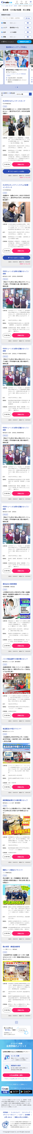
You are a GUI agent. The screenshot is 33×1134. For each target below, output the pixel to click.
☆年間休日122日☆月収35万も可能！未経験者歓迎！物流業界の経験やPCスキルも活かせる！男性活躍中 (16, 594)
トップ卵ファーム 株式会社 (10, 949)
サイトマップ (26, 1112)
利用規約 (5, 1112)
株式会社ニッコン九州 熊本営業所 (11, 661)
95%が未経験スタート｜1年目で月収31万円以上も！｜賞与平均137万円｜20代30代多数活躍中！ (16, 111)
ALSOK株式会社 (7, 103)
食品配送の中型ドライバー (12, 729)
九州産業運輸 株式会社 (9, 586)
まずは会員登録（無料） (16, 1075)
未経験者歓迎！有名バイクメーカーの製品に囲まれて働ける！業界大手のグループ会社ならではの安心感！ (16, 669)
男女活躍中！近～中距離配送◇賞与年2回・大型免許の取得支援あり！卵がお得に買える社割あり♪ (16, 880)
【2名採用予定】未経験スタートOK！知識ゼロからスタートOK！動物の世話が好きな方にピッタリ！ (16, 957)
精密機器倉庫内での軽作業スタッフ (15, 800)
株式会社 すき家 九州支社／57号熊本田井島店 (14, 353)
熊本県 (15, 5)
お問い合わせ (8, 1117)
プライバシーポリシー (9, 1114)
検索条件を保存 (24, 41)
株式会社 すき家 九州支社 (9, 511)
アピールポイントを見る (17, 171)
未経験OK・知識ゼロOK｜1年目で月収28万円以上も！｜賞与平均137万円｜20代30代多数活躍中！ (16, 198)
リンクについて (15, 1112)
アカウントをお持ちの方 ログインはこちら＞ (16, 1078)
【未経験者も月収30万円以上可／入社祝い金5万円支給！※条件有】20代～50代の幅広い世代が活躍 (16, 739)
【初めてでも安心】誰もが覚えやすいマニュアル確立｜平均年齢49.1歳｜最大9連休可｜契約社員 (16, 284)
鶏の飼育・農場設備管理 (11, 947)
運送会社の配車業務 (10, 584)
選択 (28, 23)
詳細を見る (21, 164)
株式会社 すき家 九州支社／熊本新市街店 (13, 432)
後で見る (8, 164)
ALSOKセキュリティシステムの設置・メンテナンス (16, 186)
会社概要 (27, 1114)
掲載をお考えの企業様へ (22, 1117)
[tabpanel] (16, 67)
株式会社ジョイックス (8, 731)
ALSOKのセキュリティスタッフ (14, 101)
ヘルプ (20, 1114)
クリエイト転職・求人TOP (6, 5)
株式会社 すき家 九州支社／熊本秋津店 (13, 276)
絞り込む (28, 18)
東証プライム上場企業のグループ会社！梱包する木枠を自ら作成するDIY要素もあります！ (16, 811)
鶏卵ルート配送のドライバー (13, 870)
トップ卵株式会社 (7, 872)
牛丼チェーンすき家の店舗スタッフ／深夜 (16, 272)
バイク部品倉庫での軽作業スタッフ (15, 659)
